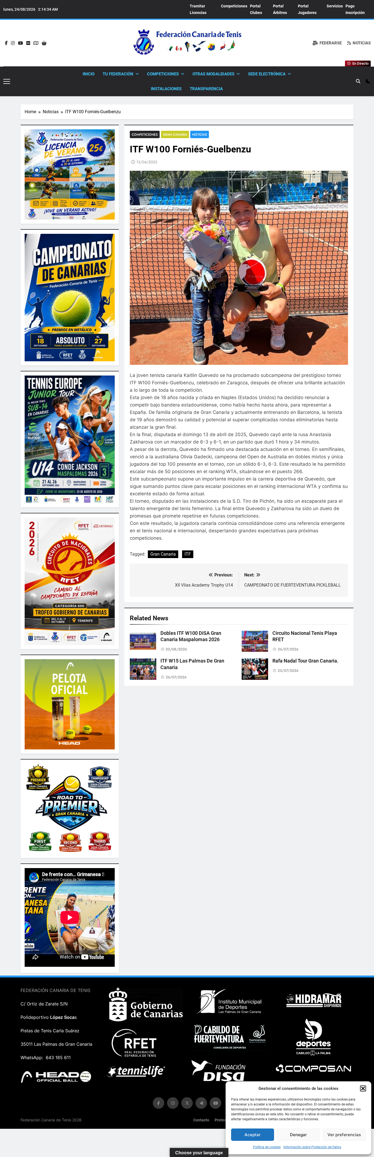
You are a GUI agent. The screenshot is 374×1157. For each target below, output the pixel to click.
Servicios (335, 6)
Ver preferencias (344, 1134)
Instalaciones (166, 88)
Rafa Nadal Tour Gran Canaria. (305, 661)
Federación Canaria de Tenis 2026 (51, 1120)
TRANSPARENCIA (206, 88)
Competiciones (234, 6)
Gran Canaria (175, 134)
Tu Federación (118, 74)
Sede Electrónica (267, 74)
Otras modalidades (213, 74)
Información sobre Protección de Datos (312, 1147)
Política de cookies (267, 1147)
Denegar (298, 1134)
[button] (363, 1088)
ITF (188, 554)
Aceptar (252, 1134)
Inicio (88, 74)
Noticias (199, 134)
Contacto (201, 1120)
